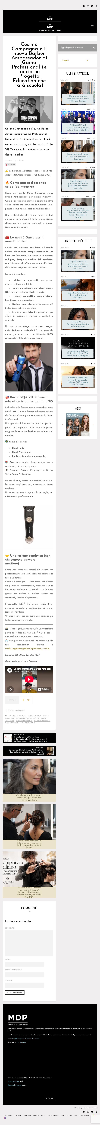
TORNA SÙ (49, 1098)
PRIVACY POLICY (53, 1116)
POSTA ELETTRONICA (13, 970)
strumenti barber (27, 723)
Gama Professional (42, 720)
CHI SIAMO (7, 1116)
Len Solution (21, 1042)
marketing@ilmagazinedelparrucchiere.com (23, 1039)
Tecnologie (19, 711)
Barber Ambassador (17, 716)
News (11, 711)
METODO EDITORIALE (69, 1116)
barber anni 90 (34, 716)
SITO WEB (8, 980)
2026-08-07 (64, 364)
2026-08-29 (64, 80)
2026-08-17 (64, 277)
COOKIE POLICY (85, 1116)
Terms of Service (14, 1085)
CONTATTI (17, 1116)
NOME (8, 959)
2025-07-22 (8, 161)
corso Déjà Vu (33, 718)
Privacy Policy (13, 1081)
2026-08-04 (64, 335)
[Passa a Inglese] (5, 1118)
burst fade (20, 718)
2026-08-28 (64, 167)
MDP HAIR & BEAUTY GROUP (34, 1116)
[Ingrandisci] (49, 346)
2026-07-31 (64, 306)
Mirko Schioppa (11, 723)
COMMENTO (9, 928)
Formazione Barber (24, 720)
